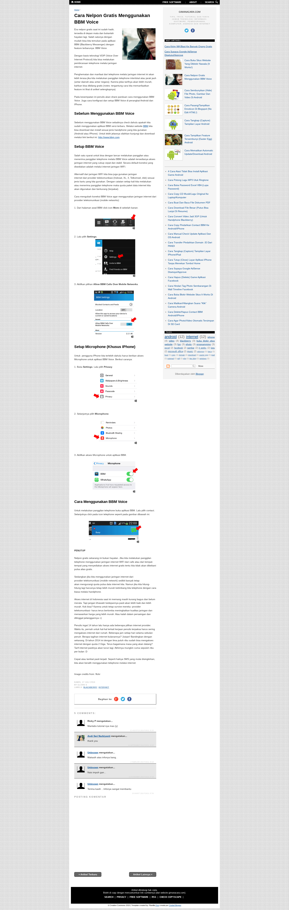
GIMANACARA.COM (190, 12)
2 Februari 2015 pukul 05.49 (142, 762)
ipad (213, 355)
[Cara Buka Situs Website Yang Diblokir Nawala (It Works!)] (174, 69)
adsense (200, 351)
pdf (178, 358)
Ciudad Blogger (175, 905)
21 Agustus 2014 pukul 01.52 (142, 730)
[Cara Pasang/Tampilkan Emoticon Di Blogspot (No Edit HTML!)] (174, 114)
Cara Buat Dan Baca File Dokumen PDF (189, 202)
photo (189, 344)
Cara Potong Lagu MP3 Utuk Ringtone (188, 180)
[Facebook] (129, 701)
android (171, 337)
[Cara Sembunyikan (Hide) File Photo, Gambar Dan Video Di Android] (174, 99)
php (184, 358)
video (171, 340)
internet (104, 687)
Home (76, 10)
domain (182, 355)
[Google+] (116, 701)
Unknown (92, 752)
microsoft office (175, 351)
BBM (145, 126)
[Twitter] (123, 701)
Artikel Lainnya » (142, 874)
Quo (157, 905)
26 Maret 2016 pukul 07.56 (143, 793)
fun (179, 344)
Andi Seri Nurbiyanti (98, 736)
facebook (178, 348)
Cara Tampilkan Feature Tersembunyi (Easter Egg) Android (198, 139)
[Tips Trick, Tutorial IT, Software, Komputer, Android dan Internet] (72, 2)
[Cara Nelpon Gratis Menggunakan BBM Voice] (174, 84)
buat (166, 355)
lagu (213, 348)
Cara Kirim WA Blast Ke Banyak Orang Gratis (188, 46)
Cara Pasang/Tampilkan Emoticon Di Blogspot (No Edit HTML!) (198, 109)
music (190, 351)
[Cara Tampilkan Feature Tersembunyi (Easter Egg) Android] (174, 144)
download (192, 355)
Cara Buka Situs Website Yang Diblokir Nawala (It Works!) (197, 64)
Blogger (200, 374)
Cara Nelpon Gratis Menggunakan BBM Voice (112, 19)
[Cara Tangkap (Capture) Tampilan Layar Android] (174, 129)
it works (202, 348)
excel (167, 348)
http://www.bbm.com (109, 137)
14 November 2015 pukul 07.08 (141, 777)
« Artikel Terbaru (88, 874)
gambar (190, 348)
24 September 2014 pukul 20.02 (141, 745)
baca (210, 351)
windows (203, 358)
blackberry (90, 687)
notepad (170, 358)
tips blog (192, 358)
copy (173, 355)
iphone (211, 337)
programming (204, 344)
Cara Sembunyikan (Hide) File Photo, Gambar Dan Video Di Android (198, 94)
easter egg (203, 355)
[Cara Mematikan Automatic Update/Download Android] (174, 159)
